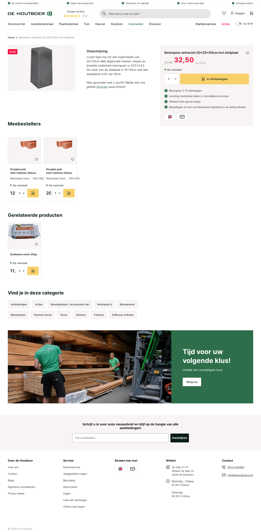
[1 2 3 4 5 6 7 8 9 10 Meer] (171, 79)
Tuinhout (81, 314)
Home (11, 37)
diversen (102, 87)
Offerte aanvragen (74, 506)
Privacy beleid (16, 493)
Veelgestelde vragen (75, 473)
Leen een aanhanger (75, 499)
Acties (226, 24)
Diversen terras (43, 314)
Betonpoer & (104, 304)
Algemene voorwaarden (21, 486)
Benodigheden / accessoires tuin (70, 304)
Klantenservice (206, 24)
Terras (63, 314)
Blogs (11, 480)
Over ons (13, 467)
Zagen (67, 493)
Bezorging (69, 480)
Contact (12, 473)
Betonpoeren (127, 304)
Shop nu (192, 382)
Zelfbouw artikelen (123, 314)
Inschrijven (179, 437)
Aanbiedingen (19, 304)
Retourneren (70, 486)
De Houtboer (25, 528)
